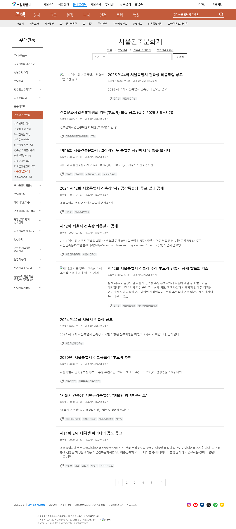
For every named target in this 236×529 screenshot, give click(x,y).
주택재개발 (19, 193)
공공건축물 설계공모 (24, 230)
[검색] (221, 14)
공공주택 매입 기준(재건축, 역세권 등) (23, 278)
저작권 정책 (65, 505)
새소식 (20, 23)
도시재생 (87, 23)
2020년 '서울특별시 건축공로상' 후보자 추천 (95, 357)
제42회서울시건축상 (147, 305)
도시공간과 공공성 (23, 185)
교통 (53, 15)
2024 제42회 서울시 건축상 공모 (86, 320)
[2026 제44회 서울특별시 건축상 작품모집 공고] (84, 74)
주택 (20, 14)
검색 (181, 57)
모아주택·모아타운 (178, 23)
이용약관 (53, 505)
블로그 (215, 505)
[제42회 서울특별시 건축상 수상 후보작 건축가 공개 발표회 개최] (84, 268)
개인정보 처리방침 (36, 505)
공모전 (85, 466)
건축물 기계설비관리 (24, 150)
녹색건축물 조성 (22, 134)
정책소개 (34, 23)
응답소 (139, 4)
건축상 (117, 98)
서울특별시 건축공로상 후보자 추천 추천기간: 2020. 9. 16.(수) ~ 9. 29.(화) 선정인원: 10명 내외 (121, 372)
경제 (36, 15)
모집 (93, 136)
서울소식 (48, 4)
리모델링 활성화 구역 (24, 166)
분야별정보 (80, 4)
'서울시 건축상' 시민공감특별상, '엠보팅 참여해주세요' (103, 395)
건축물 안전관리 (22, 139)
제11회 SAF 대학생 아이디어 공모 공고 (91, 433)
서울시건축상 (109, 174)
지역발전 (49, 23)
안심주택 (18, 239)
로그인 (201, 4)
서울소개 (95, 4)
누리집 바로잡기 (116, 505)
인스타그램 (189, 505)
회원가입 (217, 4)
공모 (77, 466)
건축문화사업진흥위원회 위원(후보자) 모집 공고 (90, 127)
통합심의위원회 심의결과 (22, 221)
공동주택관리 (20, 97)
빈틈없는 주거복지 (23, 89)
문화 (119, 15)
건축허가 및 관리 (22, 128)
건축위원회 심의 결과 (24, 210)
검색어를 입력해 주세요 (186, 14)
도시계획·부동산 (68, 23)
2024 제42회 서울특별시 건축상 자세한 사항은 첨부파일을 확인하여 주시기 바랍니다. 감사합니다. (121, 334)
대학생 (94, 466)
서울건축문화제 (22, 171)
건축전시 (79, 174)
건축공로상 (71, 381)
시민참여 (63, 4)
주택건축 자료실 (22, 287)
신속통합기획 (155, 23)
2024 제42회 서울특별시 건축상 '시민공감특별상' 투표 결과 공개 (112, 188)
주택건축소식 (20, 55)
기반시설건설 (120, 23)
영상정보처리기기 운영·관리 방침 (90, 505)
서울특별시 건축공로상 (89, 381)
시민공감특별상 (82, 212)
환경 (70, 15)
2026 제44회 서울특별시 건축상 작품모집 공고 (145, 75)
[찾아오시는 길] (92, 516)
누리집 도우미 (18, 505)
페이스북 (202, 505)
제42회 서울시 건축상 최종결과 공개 (89, 226)
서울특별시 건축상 (74, 343)
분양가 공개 (20, 259)
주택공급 (18, 80)
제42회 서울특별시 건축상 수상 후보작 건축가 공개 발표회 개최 (158, 268)
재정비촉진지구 (22, 202)
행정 (136, 15)
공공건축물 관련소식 (24, 64)
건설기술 (137, 23)
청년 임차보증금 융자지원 (22, 249)
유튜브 (195, 505)
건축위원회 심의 (22, 123)
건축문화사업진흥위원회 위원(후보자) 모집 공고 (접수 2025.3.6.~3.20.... (119, 112)
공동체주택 (19, 106)
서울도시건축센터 (23, 176)
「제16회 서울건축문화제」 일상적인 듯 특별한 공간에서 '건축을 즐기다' (115, 150)
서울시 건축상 (129, 98)
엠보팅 (119, 419)
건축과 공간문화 (22, 114)
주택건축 (102, 23)
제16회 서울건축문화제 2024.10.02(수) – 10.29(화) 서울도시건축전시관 (106, 165)
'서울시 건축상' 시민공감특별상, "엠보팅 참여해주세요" (94, 410)
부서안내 (110, 4)
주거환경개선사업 (23, 267)
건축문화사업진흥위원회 (77, 136)
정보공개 (125, 4)
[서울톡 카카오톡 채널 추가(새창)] (106, 519)
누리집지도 (132, 505)
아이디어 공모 (106, 466)
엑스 (208, 505)
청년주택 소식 (21, 72)
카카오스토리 (222, 505)
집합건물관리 (20, 155)
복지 (86, 15)
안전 (103, 15)
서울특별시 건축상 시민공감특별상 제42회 (86, 203)
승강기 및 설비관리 (23, 144)
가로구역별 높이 (22, 160)
